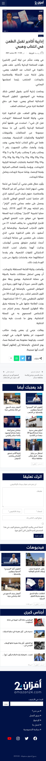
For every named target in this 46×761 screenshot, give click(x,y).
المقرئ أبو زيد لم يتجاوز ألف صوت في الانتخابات (11, 376)
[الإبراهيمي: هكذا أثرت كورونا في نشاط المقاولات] (39, 622)
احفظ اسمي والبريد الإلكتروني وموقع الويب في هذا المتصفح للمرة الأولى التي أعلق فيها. (23, 528)
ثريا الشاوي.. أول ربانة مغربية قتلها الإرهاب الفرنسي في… (18, 644)
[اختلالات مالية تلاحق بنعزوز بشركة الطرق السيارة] (35, 584)
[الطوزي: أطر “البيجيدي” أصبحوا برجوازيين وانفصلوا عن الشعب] (34, 399)
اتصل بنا (35, 725)
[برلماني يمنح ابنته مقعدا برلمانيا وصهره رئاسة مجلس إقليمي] (12, 422)
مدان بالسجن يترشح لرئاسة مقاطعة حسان (34, 376)
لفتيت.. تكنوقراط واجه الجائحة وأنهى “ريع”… (17, 654)
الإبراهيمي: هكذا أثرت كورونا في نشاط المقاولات (20, 620)
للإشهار (36, 720)
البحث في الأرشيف (36, 699)
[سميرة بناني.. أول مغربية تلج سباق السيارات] (39, 634)
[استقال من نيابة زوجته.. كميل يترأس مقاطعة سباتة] (34, 445)
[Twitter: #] (26, 738)
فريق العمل (34, 715)
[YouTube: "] (9, 738)
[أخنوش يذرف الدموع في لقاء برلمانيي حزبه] (12, 399)
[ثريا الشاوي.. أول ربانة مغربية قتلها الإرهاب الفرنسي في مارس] (39, 645)
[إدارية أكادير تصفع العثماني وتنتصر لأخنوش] (12, 445)
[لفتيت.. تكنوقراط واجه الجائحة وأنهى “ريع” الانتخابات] (39, 657)
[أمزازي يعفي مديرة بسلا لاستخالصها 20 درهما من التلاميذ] (34, 422)
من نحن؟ (35, 711)
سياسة (41, 36)
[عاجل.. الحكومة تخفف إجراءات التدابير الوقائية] (35, 559)
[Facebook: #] (35, 738)
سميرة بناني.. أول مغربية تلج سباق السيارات (18, 631)
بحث (6, 703)
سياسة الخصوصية (31, 729)
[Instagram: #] (18, 738)
